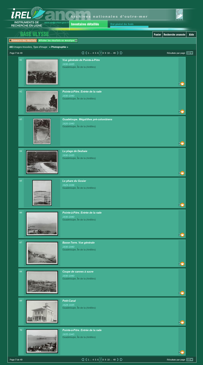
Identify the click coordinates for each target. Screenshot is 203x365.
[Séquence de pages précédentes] (82, 53)
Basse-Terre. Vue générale (78, 242)
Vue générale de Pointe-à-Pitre (81, 60)
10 (108, 53)
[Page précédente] (85, 53)
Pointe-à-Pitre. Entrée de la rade (82, 91)
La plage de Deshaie (74, 151)
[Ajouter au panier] (181, 84)
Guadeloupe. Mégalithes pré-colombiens (87, 119)
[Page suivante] (118, 53)
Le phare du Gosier (74, 180)
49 (114, 53)
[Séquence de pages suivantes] (121, 53)
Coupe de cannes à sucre (77, 271)
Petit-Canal (69, 300)
